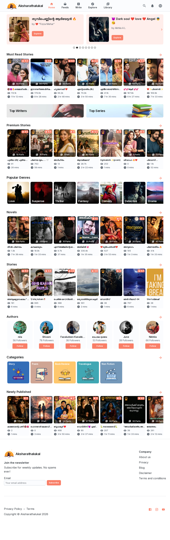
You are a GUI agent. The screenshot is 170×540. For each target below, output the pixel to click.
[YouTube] (163, 509)
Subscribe (54, 482)
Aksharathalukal (30, 514)
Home (51, 7)
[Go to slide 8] (95, 48)
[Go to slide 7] (92, 48)
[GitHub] (150, 509)
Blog (142, 467)
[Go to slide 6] (89, 48)
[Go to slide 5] (86, 48)
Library (108, 7)
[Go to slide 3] (80, 48)
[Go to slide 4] (83, 48)
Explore (92, 7)
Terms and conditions (152, 478)
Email (7, 478)
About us (145, 457)
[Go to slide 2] (77, 48)
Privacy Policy (13, 508)
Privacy (143, 462)
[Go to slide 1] (74, 48)
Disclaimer (145, 473)
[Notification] (152, 6)
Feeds (65, 7)
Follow (20, 346)
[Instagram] (156, 509)
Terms (30, 508)
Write (78, 7)
